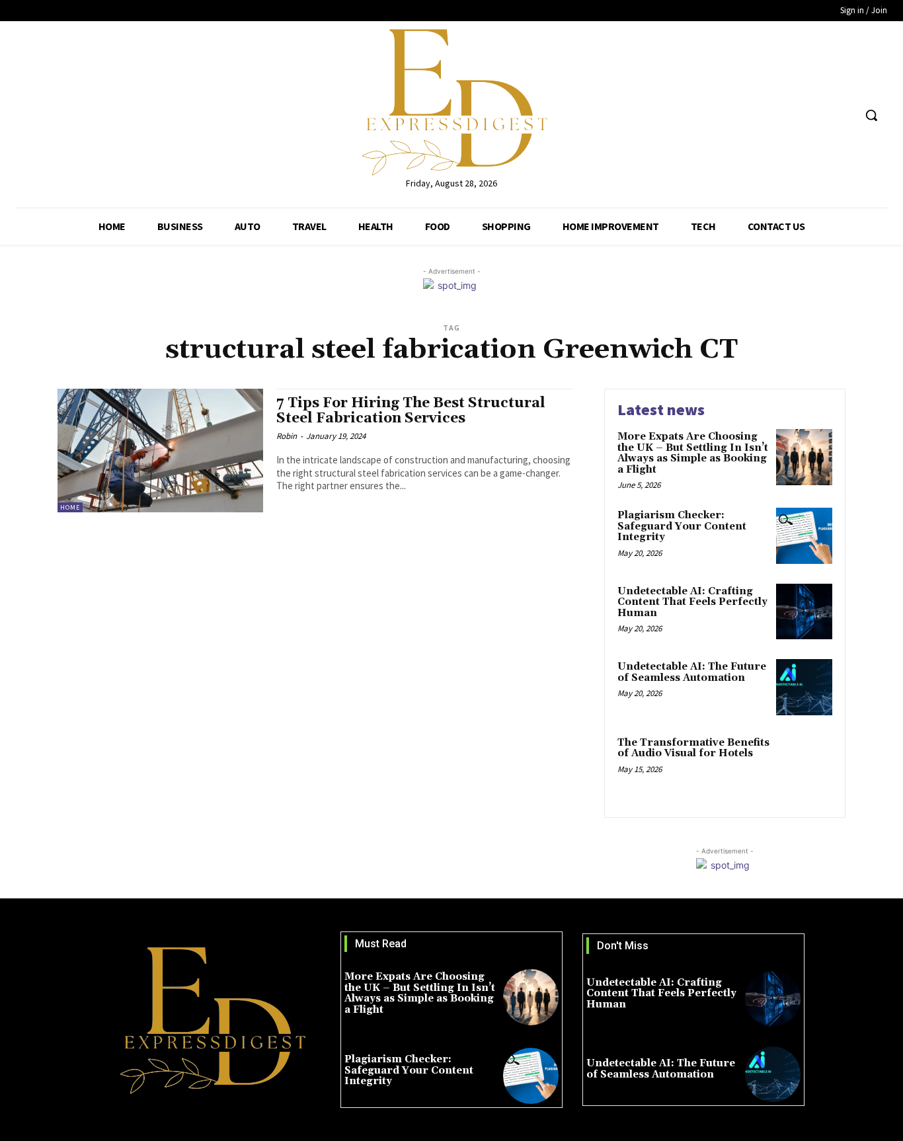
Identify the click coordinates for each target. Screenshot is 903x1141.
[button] (871, 115)
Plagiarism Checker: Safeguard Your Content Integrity (681, 526)
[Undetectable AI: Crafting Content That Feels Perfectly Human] (804, 612)
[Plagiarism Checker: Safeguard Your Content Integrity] (804, 536)
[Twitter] (819, 115)
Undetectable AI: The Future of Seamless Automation (691, 672)
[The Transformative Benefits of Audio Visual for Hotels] (804, 763)
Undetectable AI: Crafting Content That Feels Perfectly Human (692, 602)
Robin (286, 436)
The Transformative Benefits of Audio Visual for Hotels (693, 748)
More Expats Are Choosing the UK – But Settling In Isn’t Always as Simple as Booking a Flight (692, 453)
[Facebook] (794, 115)
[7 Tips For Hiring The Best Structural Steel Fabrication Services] (160, 450)
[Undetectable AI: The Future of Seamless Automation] (804, 687)
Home (70, 507)
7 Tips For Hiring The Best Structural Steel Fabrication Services (410, 411)
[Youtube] (843, 115)
